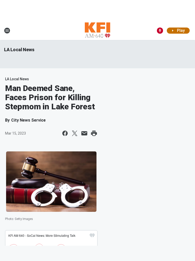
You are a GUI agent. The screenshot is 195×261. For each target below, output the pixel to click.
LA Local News (19, 49)
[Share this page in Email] (84, 133)
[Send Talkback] (160, 31)
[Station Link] (97, 30)
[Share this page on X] (74, 133)
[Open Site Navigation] (7, 31)
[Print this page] (94, 133)
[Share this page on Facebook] (65, 133)
